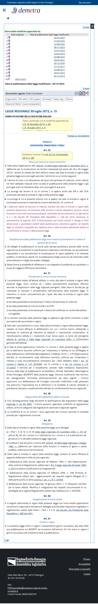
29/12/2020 (59, 63)
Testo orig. (58, 99)
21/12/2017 (59, 66)
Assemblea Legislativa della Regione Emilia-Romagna (30, 2)
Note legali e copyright (79, 569)
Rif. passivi (35, 99)
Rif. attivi (23, 99)
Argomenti (11, 99)
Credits (87, 574)
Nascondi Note (13, 104)
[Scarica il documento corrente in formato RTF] (80, 94)
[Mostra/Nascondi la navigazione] (4, 10)
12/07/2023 (59, 50)
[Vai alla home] (8, 18)
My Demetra (85, 2)
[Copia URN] (87, 93)
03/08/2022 (59, 56)
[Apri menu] (93, 26)
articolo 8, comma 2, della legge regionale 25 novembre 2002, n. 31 (43, 339)
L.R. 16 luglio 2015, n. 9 (34, 127)
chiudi (86, 27)
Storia (69, 99)
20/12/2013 (59, 76)
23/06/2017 (59, 69)
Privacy (86, 559)
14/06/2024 (59, 44)
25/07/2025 (59, 37)
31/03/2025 (59, 40)
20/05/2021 (59, 60)
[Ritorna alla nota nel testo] (7, 540)
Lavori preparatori (31, 104)
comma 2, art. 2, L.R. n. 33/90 (48, 479)
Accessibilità (84, 564)
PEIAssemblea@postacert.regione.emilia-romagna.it (28, 589)
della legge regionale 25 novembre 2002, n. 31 (58, 432)
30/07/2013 (20, 79)
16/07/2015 (59, 72)
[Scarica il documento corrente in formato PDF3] (83, 94)
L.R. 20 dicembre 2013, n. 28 (36, 124)
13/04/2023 (59, 53)
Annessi (47, 99)
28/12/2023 (59, 47)
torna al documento (78, 136)
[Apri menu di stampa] (76, 93)
